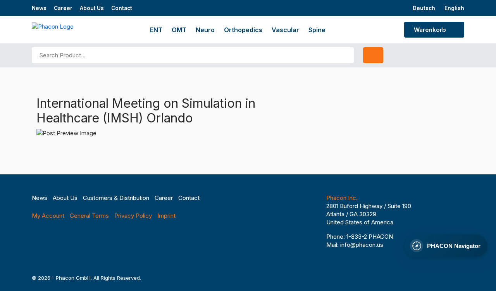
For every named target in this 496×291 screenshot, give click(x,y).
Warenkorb (431, 29)
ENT (156, 30)
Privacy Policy (133, 215)
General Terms (89, 215)
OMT (179, 30)
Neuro (205, 30)
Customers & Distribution (116, 197)
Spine (317, 30)
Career (63, 8)
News (39, 8)
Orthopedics (243, 30)
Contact (121, 8)
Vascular (285, 30)
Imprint (166, 215)
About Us (92, 8)
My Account (48, 215)
